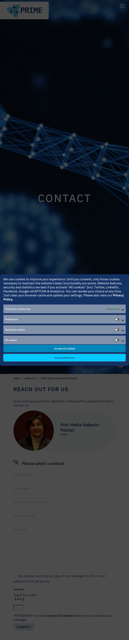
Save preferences (65, 357)
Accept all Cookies (64, 348)
